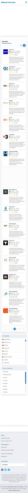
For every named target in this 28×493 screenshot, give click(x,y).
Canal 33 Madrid (13, 308)
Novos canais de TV (6, 441)
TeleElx (11, 100)
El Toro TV (11, 240)
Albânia (6, 345)
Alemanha (6, 348)
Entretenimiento (7, 374)
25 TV (10, 117)
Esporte (5, 377)
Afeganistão (7, 339)
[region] (14, 351)
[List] (24, 45)
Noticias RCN (12, 257)
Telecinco (11, 206)
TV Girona (11, 66)
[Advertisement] (14, 20)
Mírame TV (11, 83)
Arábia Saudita (8, 356)
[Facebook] (2, 470)
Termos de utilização (7, 453)
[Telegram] (9, 470)
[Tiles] (20, 45)
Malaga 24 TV (12, 274)
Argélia (6, 359)
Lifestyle (5, 383)
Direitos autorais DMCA (7, 450)
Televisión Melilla (13, 151)
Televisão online (5, 438)
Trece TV (11, 49)
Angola (6, 354)
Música (5, 386)
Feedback (4, 456)
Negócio (5, 389)
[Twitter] (5, 470)
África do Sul (7, 342)
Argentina (6, 362)
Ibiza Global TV (13, 189)
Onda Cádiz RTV (13, 291)
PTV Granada (12, 223)
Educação (5, 371)
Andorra (6, 351)
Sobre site (4, 447)
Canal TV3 (11, 134)
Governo (5, 380)
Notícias (5, 392)
